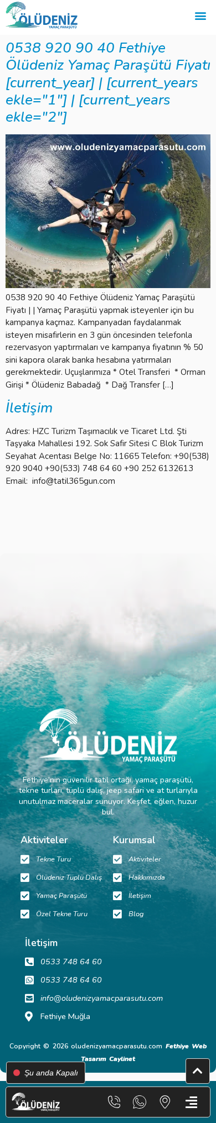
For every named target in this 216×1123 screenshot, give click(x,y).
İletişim (29, 407)
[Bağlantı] (165, 1102)
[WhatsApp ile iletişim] (140, 1102)
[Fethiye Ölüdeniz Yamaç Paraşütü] (42, 15)
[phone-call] (114, 1102)
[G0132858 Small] (108, 285)
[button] (200, 16)
